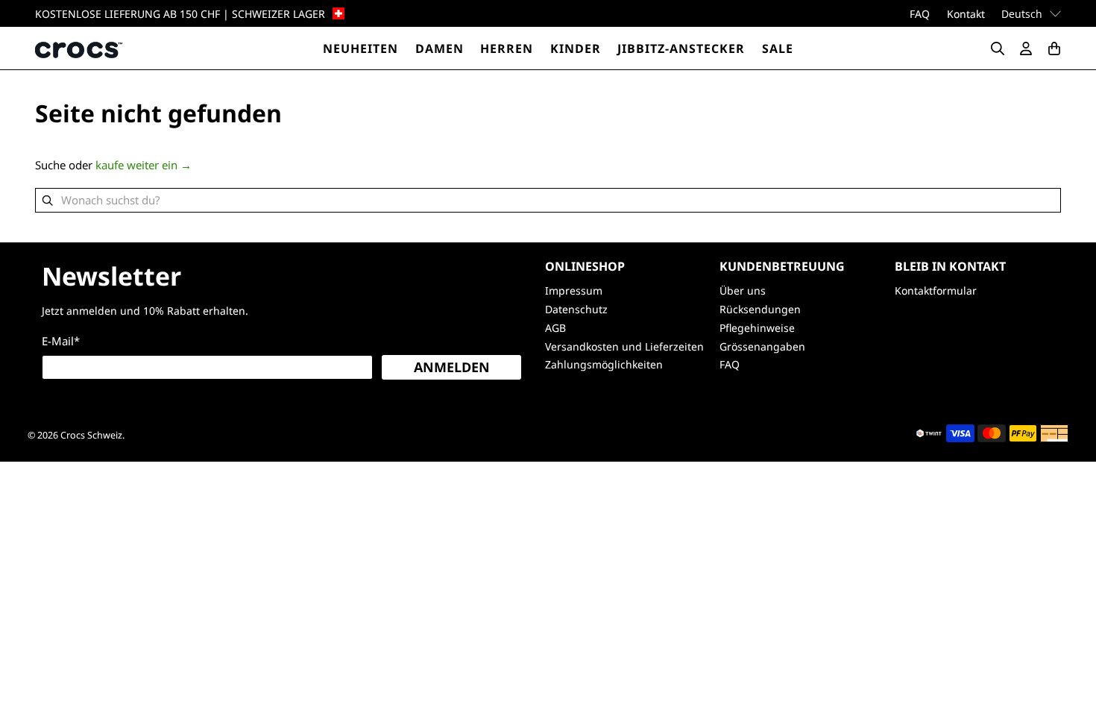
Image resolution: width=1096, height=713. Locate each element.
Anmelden (452, 367)
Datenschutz (576, 309)
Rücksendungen (760, 309)
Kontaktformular (936, 290)
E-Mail (61, 340)
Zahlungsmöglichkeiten (604, 364)
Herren (506, 48)
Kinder (575, 48)
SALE (777, 48)
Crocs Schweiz (91, 435)
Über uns (742, 290)
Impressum (573, 290)
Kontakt (966, 14)
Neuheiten (360, 48)
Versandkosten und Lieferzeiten (624, 346)
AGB (555, 328)
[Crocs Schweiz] (80, 48)
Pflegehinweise (757, 328)
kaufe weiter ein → (143, 164)
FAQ (920, 14)
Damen (439, 48)
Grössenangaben (762, 346)
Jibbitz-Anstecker (681, 48)
